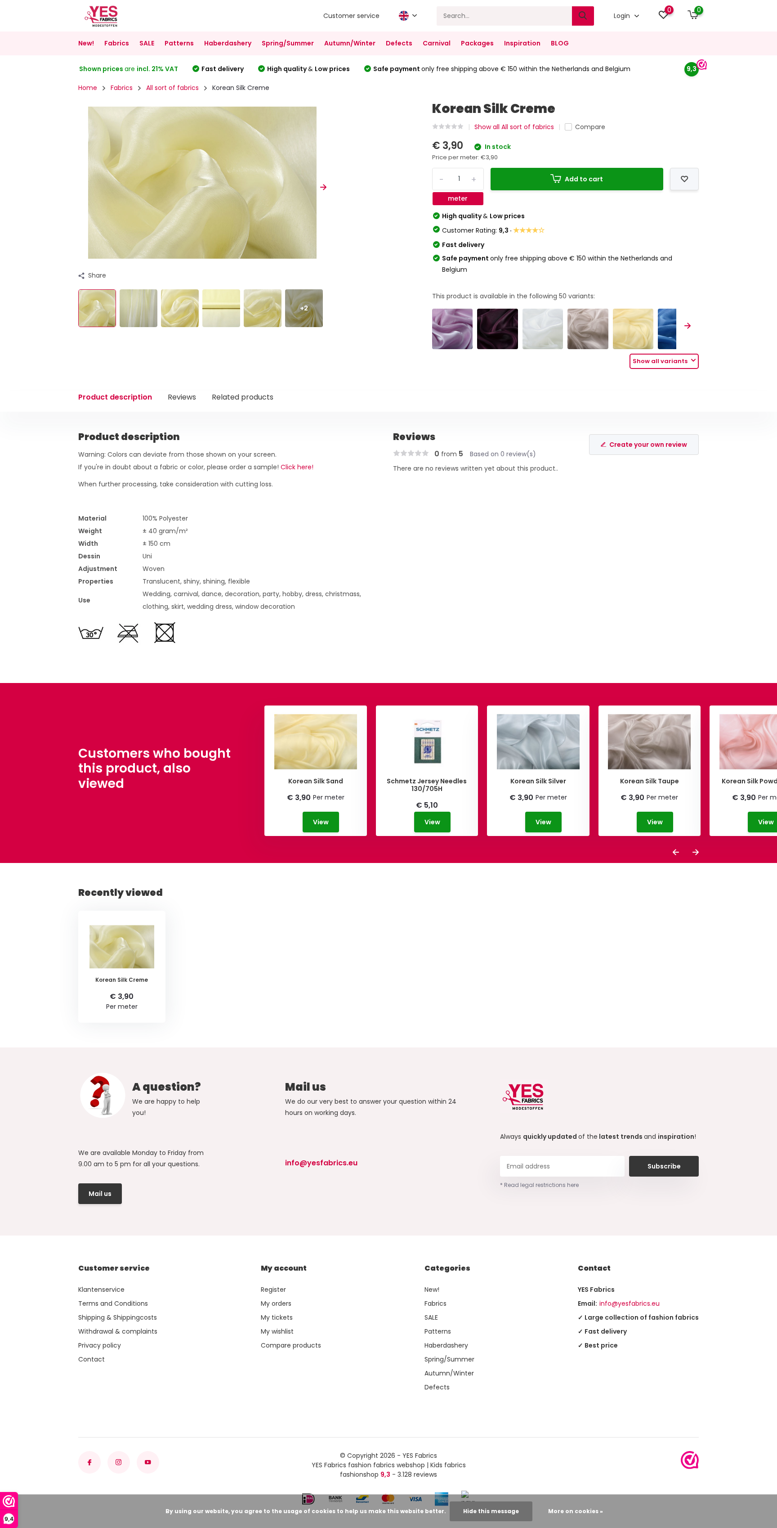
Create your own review (648, 444)
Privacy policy (99, 1345)
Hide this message (491, 1511)
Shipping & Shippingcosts (117, 1317)
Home (87, 87)
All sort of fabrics (172, 87)
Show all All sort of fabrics (514, 126)
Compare (590, 126)
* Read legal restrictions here (539, 1185)
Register (273, 1289)
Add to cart (584, 179)
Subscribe (664, 1166)
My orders (276, 1303)
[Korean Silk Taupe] (587, 329)
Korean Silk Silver (538, 781)
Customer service (351, 15)
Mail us (100, 1193)
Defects (399, 43)
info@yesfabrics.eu (321, 1163)
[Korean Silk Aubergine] (497, 329)
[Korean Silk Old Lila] (452, 329)
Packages (477, 43)
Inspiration (522, 43)
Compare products (291, 1345)
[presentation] (81, 187)
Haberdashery (227, 43)
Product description (115, 397)
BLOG (560, 43)
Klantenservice (101, 1289)
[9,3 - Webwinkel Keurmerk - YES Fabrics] (690, 1460)
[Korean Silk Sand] (633, 329)
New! (86, 43)
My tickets (277, 1317)
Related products (242, 397)
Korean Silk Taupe (649, 781)
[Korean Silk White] (542, 329)
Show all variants (661, 361)
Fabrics (116, 43)
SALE (146, 43)
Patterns (179, 43)
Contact (91, 1359)
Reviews (182, 397)
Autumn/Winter (349, 43)
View (321, 822)
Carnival (437, 43)
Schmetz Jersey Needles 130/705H (427, 785)
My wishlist (277, 1331)
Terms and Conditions (113, 1303)
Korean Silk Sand (315, 781)
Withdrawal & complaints (117, 1331)
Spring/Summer (288, 43)
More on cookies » (575, 1511)
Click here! (297, 467)
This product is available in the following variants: (513, 296)
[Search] (583, 16)
